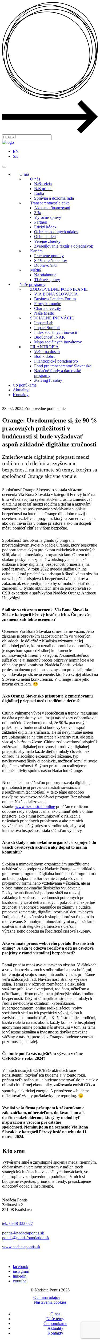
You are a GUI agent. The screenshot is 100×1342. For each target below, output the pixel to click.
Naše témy (55, 1318)
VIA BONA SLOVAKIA (56, 294)
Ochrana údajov (46, 1297)
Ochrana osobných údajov (56, 231)
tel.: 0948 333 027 (17, 1223)
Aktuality (21, 390)
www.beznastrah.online (35, 806)
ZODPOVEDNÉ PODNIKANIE (59, 289)
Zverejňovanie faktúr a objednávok (63, 246)
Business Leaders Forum (55, 299)
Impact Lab (43, 323)
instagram (21, 1271)
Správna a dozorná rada (54, 198)
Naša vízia (43, 184)
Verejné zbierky (47, 241)
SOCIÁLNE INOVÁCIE (52, 318)
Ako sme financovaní (52, 208)
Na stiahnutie (45, 275)
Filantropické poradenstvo (56, 361)
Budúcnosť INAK (49, 337)
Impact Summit (47, 327)
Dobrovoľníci (45, 265)
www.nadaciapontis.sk (21, 1247)
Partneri (40, 222)
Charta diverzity (47, 308)
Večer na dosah (47, 351)
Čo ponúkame (25, 385)
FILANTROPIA (44, 346)
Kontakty (21, 394)
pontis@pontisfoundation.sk (25, 1238)
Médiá (35, 270)
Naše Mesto (44, 313)
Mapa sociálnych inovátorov (58, 342)
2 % (37, 212)
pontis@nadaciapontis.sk (23, 1233)
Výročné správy (47, 217)
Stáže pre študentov (50, 260)
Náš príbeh (43, 188)
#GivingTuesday (48, 380)
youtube (19, 1281)
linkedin (19, 1276)
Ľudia (39, 193)
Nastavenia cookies (50, 1302)
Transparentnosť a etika (50, 203)
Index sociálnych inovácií (55, 332)
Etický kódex (45, 227)
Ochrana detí (45, 236)
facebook (20, 1266)
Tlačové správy (47, 279)
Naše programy (32, 284)
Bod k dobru (44, 356)
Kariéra (36, 251)
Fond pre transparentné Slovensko (62, 366)
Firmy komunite (47, 303)
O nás (24, 174)
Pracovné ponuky (49, 255)
